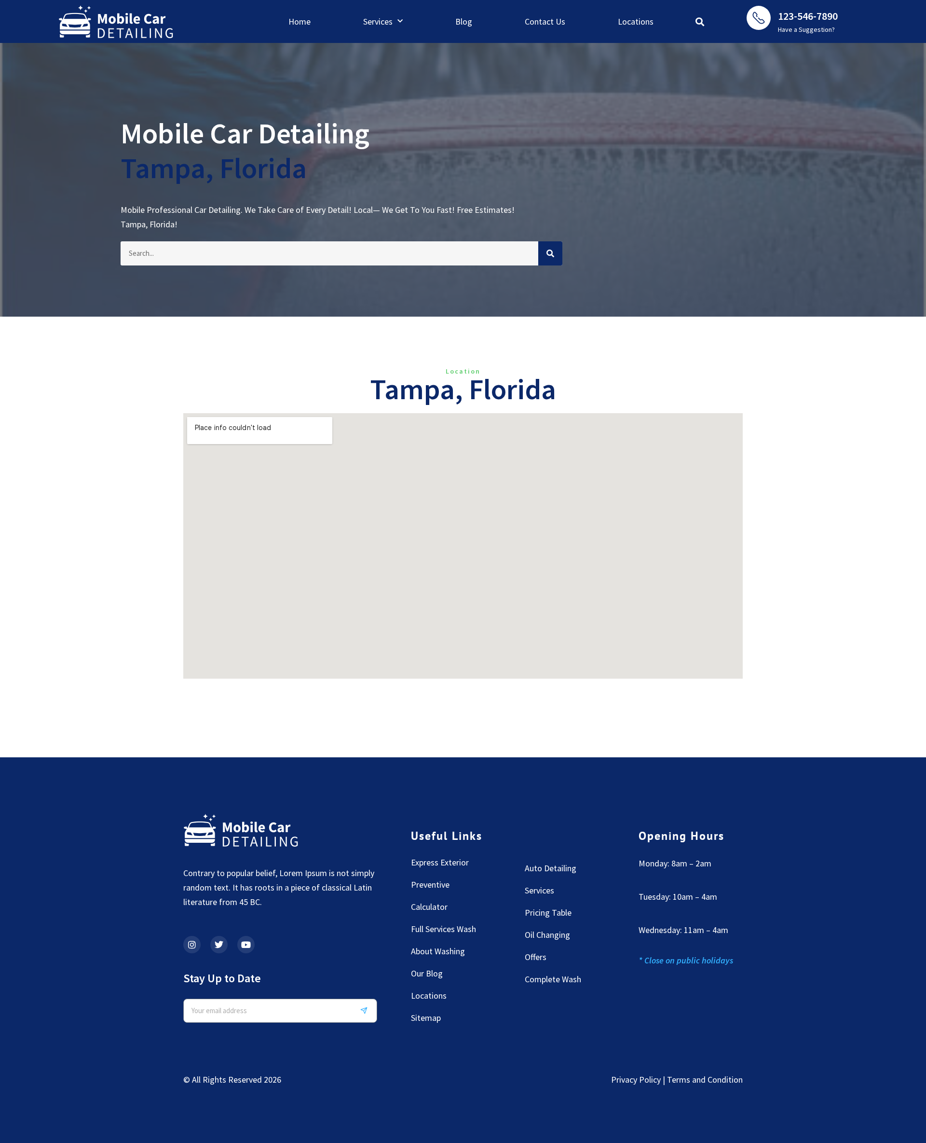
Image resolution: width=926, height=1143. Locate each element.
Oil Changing (547, 934)
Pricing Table (548, 912)
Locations (636, 21)
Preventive (430, 884)
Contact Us (545, 21)
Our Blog (427, 973)
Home (299, 21)
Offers (535, 956)
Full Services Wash (443, 928)
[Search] (550, 253)
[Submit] (367, 1010)
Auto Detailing (550, 868)
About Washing (438, 951)
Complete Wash (553, 979)
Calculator (429, 906)
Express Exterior (440, 862)
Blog (463, 21)
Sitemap (426, 1017)
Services (378, 21)
